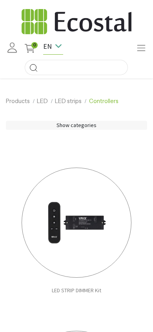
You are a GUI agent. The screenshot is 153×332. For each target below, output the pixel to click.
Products (18, 101)
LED (42, 101)
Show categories (76, 125)
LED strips (68, 101)
